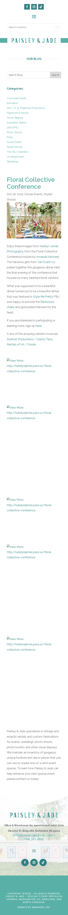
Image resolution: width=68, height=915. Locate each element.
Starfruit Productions (20, 339)
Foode (31, 344)
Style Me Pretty (43, 296)
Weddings (12, 161)
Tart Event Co (46, 262)
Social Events (14, 142)
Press (10, 137)
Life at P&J (12, 127)
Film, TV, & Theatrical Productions (26, 108)
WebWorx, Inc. (41, 907)
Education (12, 103)
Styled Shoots (14, 147)
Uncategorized (15, 156)
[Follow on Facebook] (27, 7)
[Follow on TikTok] (41, 7)
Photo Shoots (14, 132)
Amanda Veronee (47, 256)
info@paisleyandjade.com (33, 835)
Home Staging (15, 117)
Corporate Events (16, 98)
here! (39, 325)
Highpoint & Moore (17, 112)
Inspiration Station (17, 122)
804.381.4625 (34, 839)
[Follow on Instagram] (34, 7)
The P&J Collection (18, 151)
